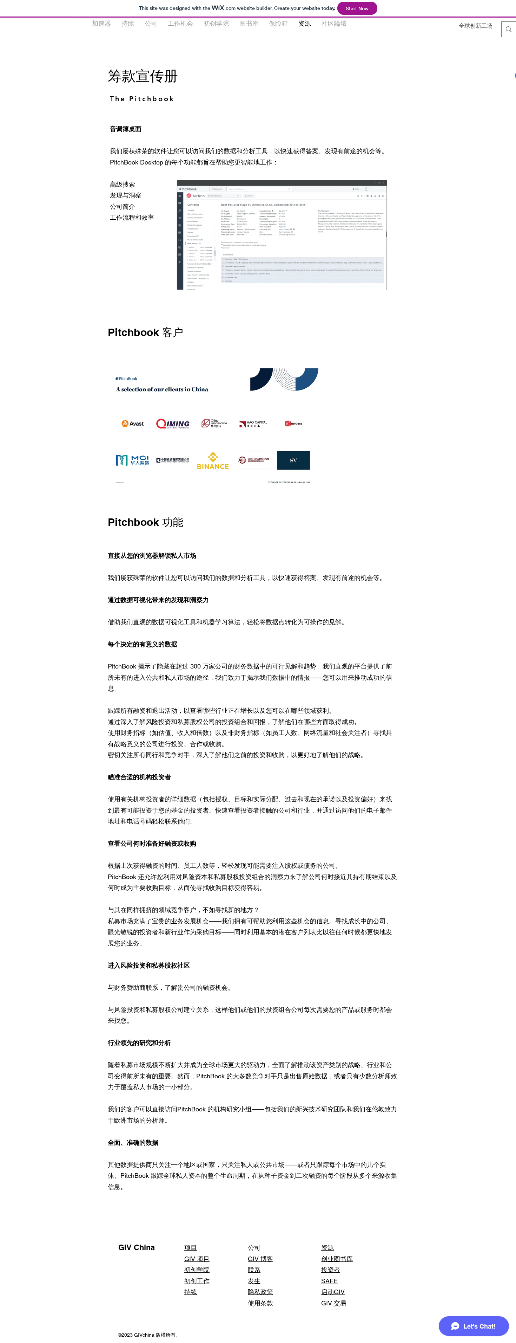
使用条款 (260, 1303)
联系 (254, 1269)
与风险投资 (123, 1009)
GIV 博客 (260, 1259)
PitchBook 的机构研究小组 (214, 1109)
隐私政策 (260, 1292)
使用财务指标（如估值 (139, 732)
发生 (254, 1281)
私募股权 (158, 1009)
